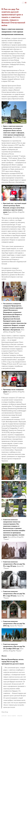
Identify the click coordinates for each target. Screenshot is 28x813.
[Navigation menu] (25, 2)
